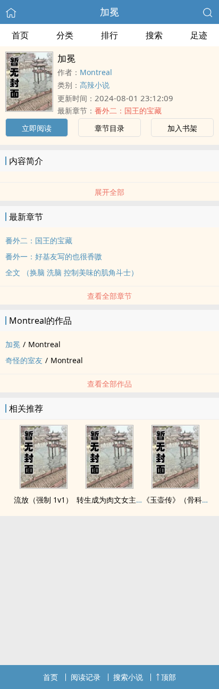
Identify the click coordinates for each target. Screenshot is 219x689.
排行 (109, 35)
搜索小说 (128, 677)
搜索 (154, 35)
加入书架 (182, 128)
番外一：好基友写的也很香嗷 (53, 256)
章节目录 (109, 128)
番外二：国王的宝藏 (128, 110)
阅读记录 (85, 677)
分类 (64, 35)
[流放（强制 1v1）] (44, 485)
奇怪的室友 (24, 360)
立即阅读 (37, 128)
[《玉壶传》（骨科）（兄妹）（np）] (175, 485)
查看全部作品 (109, 384)
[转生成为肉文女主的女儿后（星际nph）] (109, 485)
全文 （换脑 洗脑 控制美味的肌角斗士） (71, 272)
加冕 (109, 11)
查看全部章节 (109, 296)
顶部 (168, 677)
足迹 (198, 35)
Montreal (96, 72)
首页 (20, 35)
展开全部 (109, 192)
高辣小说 (95, 85)
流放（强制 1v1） (43, 500)
